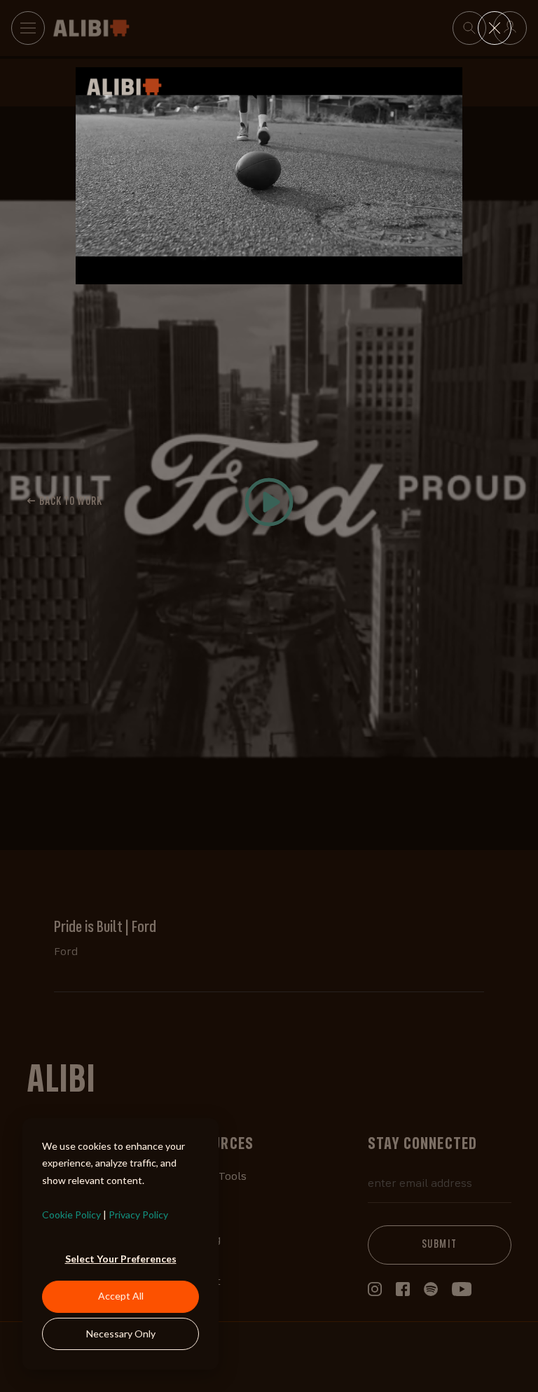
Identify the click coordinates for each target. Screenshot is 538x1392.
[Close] (494, 28)
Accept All (121, 1296)
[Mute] (395, 273)
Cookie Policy (71, 1214)
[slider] (256, 273)
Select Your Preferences (121, 1259)
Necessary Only (121, 1333)
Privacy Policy (138, 1214)
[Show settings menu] (422, 273)
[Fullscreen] (449, 273)
